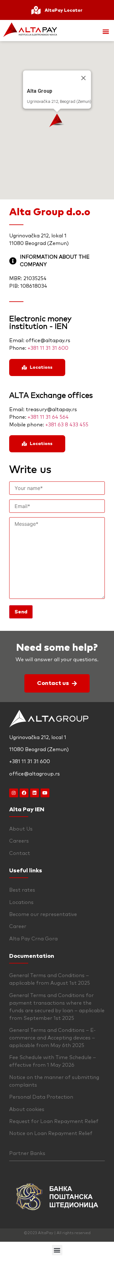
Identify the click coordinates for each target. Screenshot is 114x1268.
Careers (19, 841)
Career (17, 926)
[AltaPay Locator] (36, 10)
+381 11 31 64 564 (48, 417)
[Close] (83, 78)
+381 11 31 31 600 (48, 348)
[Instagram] (13, 792)
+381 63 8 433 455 (66, 424)
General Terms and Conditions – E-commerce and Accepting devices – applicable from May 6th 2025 (52, 1038)
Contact (19, 853)
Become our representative (43, 914)
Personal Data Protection (41, 1097)
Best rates (22, 890)
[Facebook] (24, 792)
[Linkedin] (34, 792)
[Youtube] (45, 792)
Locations (21, 902)
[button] (105, 31)
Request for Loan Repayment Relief (53, 1121)
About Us (21, 829)
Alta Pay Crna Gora (33, 938)
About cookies (26, 1109)
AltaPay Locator (63, 10)
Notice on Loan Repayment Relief (50, 1133)
